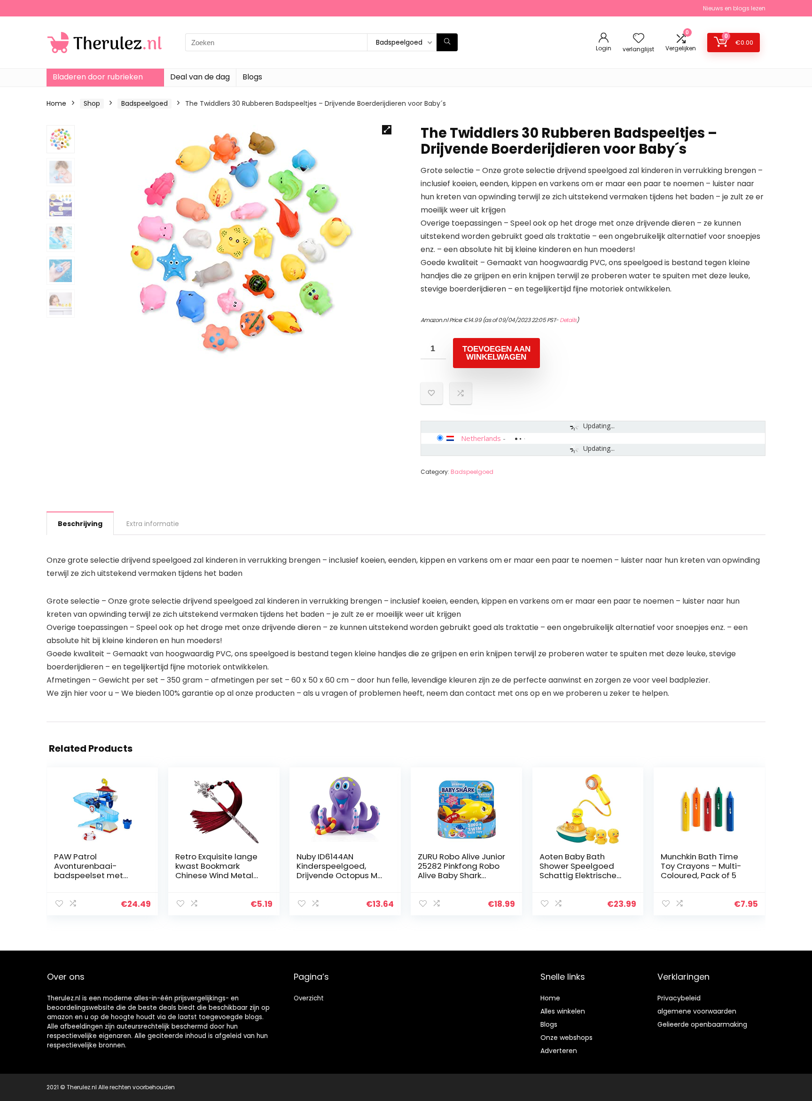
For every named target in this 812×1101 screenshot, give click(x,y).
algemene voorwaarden (696, 1011)
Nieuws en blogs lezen (734, 8)
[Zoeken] (447, 42)
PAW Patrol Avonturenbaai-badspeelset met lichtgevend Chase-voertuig (93, 875)
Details (568, 320)
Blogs (252, 76)
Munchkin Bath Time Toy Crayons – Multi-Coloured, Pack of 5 (701, 866)
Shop (92, 103)
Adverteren (558, 1050)
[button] (386, 129)
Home (56, 103)
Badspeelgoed (144, 103)
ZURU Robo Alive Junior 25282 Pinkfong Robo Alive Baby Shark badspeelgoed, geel (461, 870)
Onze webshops (566, 1037)
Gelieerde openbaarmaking (702, 1024)
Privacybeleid (679, 998)
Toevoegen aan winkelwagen (496, 353)
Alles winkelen (562, 1011)
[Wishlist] (638, 39)
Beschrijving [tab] (80, 523)
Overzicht (309, 998)
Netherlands (481, 438)
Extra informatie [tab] (152, 523)
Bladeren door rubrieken (98, 76)
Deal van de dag (200, 76)
